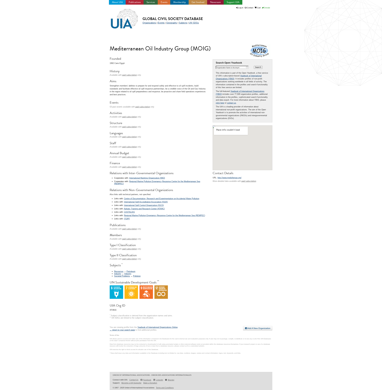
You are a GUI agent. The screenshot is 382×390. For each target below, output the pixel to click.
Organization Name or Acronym (228, 68)
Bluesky (171, 380)
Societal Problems (122, 276)
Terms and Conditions (165, 388)
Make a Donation (150, 383)
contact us (231, 103)
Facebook (147, 380)
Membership (179, 2)
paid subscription (248, 181)
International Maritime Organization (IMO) (147, 178)
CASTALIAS (129, 212)
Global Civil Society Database (173, 18)
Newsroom (215, 2)
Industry (117, 274)
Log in (240, 8)
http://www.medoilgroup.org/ (229, 178)
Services (151, 2)
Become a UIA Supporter (131, 383)
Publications (135, 2)
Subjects (183, 22)
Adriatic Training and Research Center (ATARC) (144, 209)
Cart (259, 8)
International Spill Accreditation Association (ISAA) (146, 202)
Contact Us (133, 380)
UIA (121, 17)
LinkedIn (159, 380)
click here (220, 103)
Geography (171, 22)
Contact (250, 8)
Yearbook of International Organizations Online (157, 327)
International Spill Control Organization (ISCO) (144, 205)
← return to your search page (122, 330)
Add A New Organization (258, 328)
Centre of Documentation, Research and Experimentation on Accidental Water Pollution (161, 198)
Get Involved (198, 2)
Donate (267, 8)
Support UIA (233, 2)
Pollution (137, 276)
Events (164, 2)
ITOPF (127, 219)
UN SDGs (194, 22)
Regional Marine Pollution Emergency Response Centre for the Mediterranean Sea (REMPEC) (164, 215)
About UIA (117, 2)
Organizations (149, 22)
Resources (118, 271)
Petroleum (131, 271)
